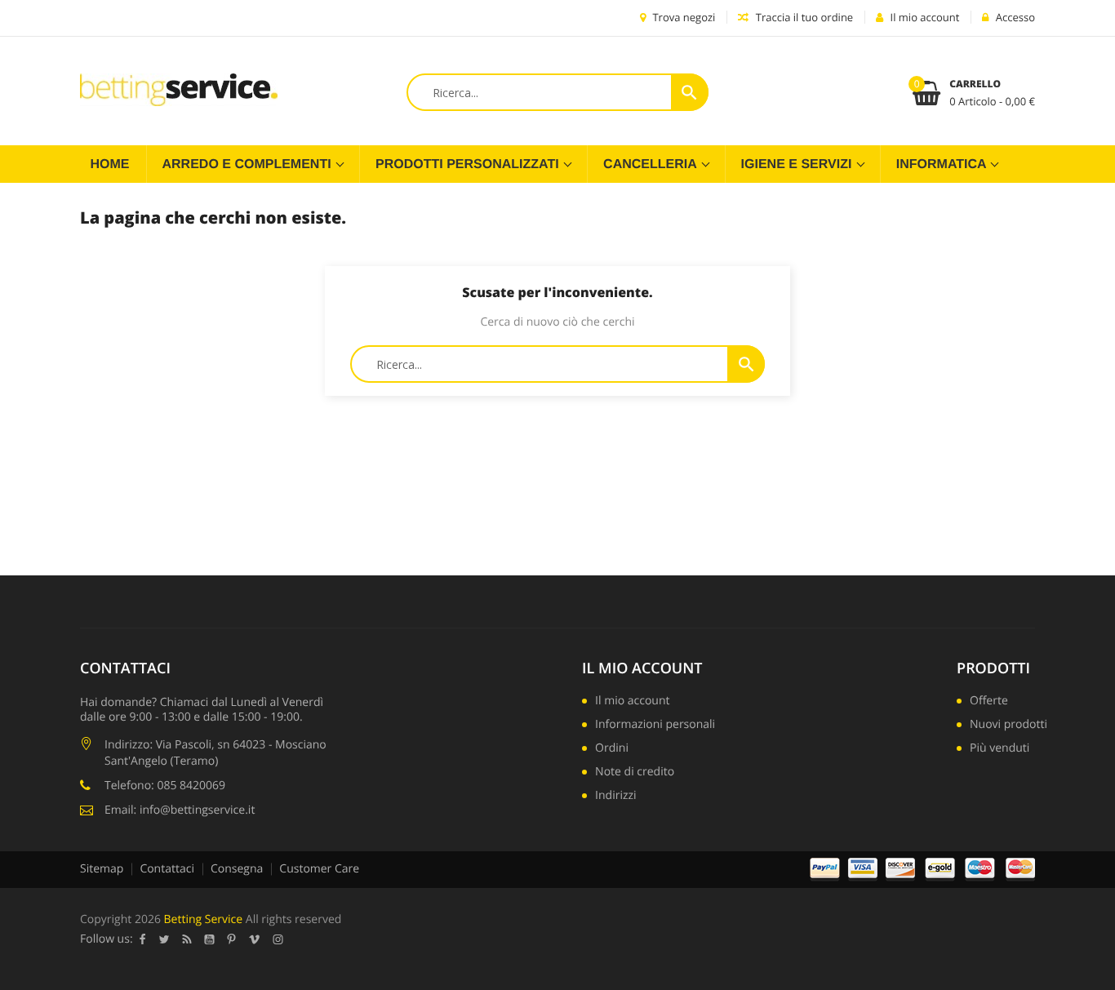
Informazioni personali (655, 725)
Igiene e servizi (798, 164)
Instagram (278, 939)
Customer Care (319, 869)
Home (110, 164)
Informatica (943, 164)
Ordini (612, 749)
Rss (187, 939)
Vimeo (254, 939)
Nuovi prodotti (1008, 725)
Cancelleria (651, 164)
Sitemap (101, 869)
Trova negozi (682, 17)
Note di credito (634, 772)
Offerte (989, 701)
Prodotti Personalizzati (468, 164)
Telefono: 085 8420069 (164, 785)
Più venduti (999, 749)
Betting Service (203, 919)
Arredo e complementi (248, 164)
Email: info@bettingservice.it (179, 810)
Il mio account (642, 668)
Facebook (143, 939)
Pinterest (232, 939)
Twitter (164, 939)
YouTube (210, 939)
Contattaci (167, 869)
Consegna (237, 869)
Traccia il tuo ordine (803, 17)
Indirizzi (616, 796)
